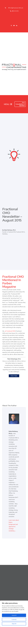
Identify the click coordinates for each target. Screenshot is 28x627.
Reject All (14, 623)
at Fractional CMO (10, 331)
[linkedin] (16, 25)
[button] (5, 7)
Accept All (14, 615)
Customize (14, 619)
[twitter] (11, 25)
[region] (14, 614)
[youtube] (14, 25)
